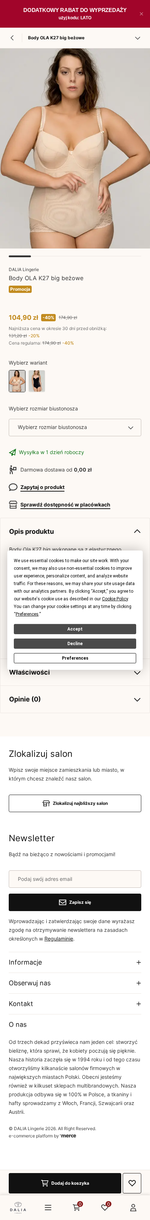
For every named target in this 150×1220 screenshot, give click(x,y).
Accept (75, 628)
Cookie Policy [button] (115, 598)
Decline (75, 643)
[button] (141, 14)
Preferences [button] (27, 613)
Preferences (75, 658)
